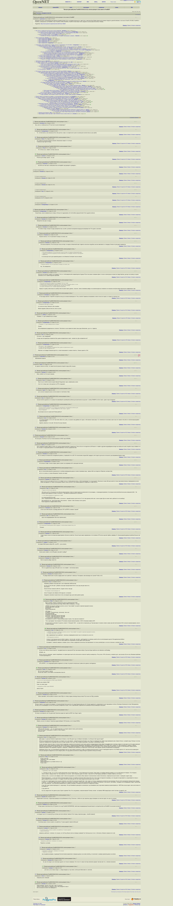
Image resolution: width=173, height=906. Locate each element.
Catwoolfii (48, 61)
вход (128, 0)
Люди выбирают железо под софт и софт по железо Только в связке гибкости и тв (55, 113)
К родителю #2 (124, 186)
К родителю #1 (124, 143)
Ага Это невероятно (51, 50)
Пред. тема (134, 891)
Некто (76, 72)
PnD (94, 88)
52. (39, 260)
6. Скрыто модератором (40, 183)
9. (33, 209)
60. (39, 531)
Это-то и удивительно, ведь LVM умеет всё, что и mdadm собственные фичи (65, 85)
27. (34, 700)
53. (41, 248)
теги (115, 1)
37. (39, 241)
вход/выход (101, 7)
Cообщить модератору (135, 25)
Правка (129, 25)
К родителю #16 (123, 393)
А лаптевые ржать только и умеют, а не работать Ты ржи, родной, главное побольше (58, 106)
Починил (46, 80)
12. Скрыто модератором (40, 202)
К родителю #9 (124, 318)
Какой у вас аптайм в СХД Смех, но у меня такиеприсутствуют (51, 93)
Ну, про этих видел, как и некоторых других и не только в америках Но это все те (69, 110)
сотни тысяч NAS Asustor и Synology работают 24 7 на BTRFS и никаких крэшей (63, 78)
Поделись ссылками (51, 108)
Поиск (112, 1)
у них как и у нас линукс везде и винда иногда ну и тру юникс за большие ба (70, 111)
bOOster (80, 104)
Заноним (77, 35)
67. (38, 293)
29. (37, 540)
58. (38, 521)
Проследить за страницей (39, 904)
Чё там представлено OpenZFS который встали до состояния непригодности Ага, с (61, 53)
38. (39, 477)
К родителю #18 (123, 298)
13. (34, 362)
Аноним (46, 37)
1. (33, 121)
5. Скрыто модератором (40, 176)
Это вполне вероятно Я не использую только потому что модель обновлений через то (64, 48)
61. (38, 826)
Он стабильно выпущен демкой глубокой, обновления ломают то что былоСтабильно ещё (57, 32)
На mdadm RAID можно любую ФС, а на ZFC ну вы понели (53, 82)
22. (38, 459)
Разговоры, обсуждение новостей (43, 13)
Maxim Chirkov (136, 903)
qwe (72, 62)
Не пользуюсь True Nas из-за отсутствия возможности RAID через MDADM (51, 71)
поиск (71, 7)
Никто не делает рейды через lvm (54, 84)
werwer (55, 34)
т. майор (58, 55)
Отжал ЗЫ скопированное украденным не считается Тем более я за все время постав (59, 56)
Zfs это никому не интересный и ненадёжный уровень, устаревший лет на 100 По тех (58, 73)
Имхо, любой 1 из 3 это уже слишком (46, 63)
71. (41, 847)
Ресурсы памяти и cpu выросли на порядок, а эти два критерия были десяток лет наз (53, 96)
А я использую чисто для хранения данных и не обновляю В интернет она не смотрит (67, 49)
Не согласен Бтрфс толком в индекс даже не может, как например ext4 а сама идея (61, 74)
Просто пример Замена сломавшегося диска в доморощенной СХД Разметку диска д (74, 88)
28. (36, 313)
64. (37, 146)
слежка (116, 7)
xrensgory (81, 53)
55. (38, 279)
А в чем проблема (42, 69)
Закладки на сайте (37, 903)
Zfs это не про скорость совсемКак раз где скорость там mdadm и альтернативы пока (58, 92)
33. (39, 556)
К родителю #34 (123, 800)
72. (42, 858)
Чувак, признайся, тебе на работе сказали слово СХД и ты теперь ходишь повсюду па (59, 94)
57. (37, 404)
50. (43, 580)
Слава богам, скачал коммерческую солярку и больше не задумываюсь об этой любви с (54, 44)
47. (38, 646)
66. (38, 659)
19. (36, 443)
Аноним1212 (82, 74)
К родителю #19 (123, 545)
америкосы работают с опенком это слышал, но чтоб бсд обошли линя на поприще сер (62, 107)
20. (37, 452)
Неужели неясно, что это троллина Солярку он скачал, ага (56, 47)
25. (38, 467)
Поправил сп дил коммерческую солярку (47, 55)
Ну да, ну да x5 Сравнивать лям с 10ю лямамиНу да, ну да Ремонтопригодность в (64, 101)
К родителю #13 (123, 401)
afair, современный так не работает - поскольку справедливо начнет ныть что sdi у (77, 89)
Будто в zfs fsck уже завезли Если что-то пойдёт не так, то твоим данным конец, (63, 76)
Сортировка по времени (134, 117)
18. (37, 270)
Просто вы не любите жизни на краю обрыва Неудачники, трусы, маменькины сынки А (59, 64)
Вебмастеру (137, 904)
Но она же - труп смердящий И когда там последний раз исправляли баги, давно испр (56, 58)
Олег (77, 32)
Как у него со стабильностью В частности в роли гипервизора (48, 30)
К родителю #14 (123, 277)
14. (36, 217)
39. (42, 572)
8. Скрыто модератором (40, 196)
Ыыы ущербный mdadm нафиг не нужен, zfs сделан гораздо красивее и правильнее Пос (56, 72)
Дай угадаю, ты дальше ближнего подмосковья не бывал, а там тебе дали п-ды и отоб (62, 100)
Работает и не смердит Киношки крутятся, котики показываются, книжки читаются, (58, 59)
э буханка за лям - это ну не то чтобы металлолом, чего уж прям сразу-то (64, 102)
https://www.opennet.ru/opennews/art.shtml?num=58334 (53, 23)
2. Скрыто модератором (38, 169)
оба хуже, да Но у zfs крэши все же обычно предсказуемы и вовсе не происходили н (66, 77)
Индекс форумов (127, 891)
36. (36, 676)
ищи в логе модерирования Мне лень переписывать (60, 79)
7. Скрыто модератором (40, 189)
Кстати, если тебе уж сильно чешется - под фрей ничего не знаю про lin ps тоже (60, 90)
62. (38, 416)
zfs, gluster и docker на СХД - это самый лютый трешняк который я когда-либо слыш (53, 62)
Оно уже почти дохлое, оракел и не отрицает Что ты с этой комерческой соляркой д (58, 51)
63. (36, 137)
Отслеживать (138, 14)
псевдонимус (75, 31)
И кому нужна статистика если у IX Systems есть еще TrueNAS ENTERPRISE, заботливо (59, 104)
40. (37, 692)
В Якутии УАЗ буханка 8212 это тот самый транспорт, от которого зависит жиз (57, 99)
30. (38, 548)
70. (41, 513)
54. (37, 320)
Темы (131, 891)
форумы (40, 7)
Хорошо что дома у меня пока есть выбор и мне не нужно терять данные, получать (61, 52)
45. (36, 795)
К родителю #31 (123, 268)
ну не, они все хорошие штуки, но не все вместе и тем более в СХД (55, 65)
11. (36, 129)
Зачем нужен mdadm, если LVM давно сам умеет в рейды (56, 83)
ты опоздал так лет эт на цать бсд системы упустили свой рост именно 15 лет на (55, 105)
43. (36, 717)
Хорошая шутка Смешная (43, 112)
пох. (49, 40)
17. (37, 225)
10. (34, 354)
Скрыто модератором (40, 37)
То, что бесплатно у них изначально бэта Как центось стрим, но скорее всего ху (54, 31)
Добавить (125, 904)
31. (38, 233)
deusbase (64, 30)
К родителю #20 (123, 474)
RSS (132, 7)
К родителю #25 (123, 511)
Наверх (129, 126)
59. (37, 818)
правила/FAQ (55, 7)
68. (39, 837)
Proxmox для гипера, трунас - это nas (46, 34)
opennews (42, 18)
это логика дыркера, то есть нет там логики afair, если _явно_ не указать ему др (60, 68)
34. (34, 709)
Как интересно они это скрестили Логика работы (51, 67)
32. (36, 427)
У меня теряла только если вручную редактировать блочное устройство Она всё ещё (64, 81)
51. (37, 301)
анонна (74, 105)
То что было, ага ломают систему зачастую (50, 33)
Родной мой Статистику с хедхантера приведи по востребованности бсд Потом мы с (56, 103)
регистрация (131, 0)
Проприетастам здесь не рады (44, 45)
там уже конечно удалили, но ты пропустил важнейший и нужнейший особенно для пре (56, 66)
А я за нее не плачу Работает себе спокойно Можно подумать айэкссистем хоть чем (58, 54)
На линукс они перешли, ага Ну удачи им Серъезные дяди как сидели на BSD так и (53, 97)
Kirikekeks (73, 96)
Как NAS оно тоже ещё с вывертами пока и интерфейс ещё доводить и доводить (58, 35)
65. (39, 506)
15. (34, 435)
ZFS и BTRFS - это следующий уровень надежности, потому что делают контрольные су (62, 91)
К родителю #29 (123, 657)
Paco (61, 33)
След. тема (139, 891)
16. (36, 370)
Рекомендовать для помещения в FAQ (117, 891)
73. (37, 388)
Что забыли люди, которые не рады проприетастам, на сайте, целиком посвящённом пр (59, 46)
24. (37, 378)
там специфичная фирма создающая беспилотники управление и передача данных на (67, 109)
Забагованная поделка (40, 61)
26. (36, 396)
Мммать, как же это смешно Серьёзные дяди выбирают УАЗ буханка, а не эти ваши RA (56, 98)
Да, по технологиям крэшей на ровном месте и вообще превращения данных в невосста (62, 75)
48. (36, 332)
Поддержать (131, 904)
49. (36, 810)
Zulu (51, 112)
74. (36, 874)
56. (37, 342)
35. (41, 564)
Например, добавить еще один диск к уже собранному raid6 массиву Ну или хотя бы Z (72, 87)
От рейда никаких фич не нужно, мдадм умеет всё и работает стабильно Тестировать (69, 86)
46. (41, 486)
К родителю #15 (123, 690)
